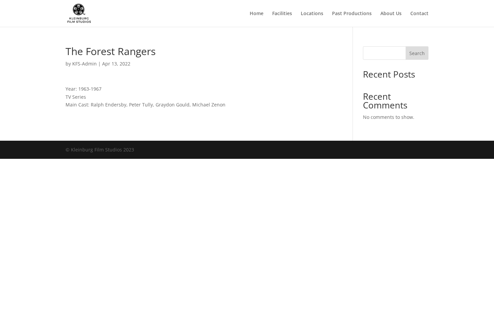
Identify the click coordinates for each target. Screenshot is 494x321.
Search (417, 53)
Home (256, 13)
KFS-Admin (84, 63)
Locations (312, 13)
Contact (419, 13)
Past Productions (352, 13)
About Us (391, 13)
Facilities (282, 13)
